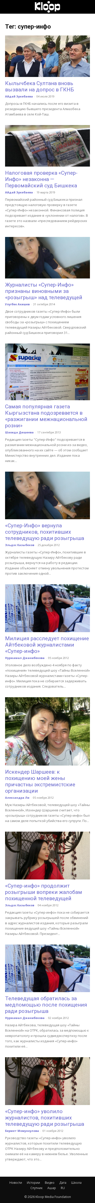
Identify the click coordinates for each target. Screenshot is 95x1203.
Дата (62, 1182)
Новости (15, 1182)
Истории (33, 1182)
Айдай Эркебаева (19, 96)
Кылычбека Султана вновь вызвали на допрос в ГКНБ (39, 86)
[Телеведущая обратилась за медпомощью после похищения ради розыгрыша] (47, 968)
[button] (9, 7)
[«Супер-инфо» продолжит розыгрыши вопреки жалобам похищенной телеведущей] (47, 855)
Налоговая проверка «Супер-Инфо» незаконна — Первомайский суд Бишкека (41, 179)
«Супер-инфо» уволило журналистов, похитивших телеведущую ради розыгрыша (44, 1117)
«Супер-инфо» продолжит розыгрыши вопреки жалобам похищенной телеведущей (43, 892)
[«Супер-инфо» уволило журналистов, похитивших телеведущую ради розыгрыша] (47, 1081)
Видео (49, 1182)
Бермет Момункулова (22, 1131)
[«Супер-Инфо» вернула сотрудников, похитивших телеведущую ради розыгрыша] (47, 495)
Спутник (36, 1188)
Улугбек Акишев (17, 304)
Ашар (51, 1188)
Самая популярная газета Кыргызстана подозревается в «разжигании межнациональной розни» (46, 416)
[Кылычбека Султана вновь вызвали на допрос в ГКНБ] (47, 56)
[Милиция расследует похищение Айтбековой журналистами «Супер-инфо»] (47, 608)
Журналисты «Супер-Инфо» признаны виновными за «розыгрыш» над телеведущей (43, 291)
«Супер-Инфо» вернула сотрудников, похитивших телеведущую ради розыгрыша (44, 532)
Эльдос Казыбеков (19, 545)
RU (63, 1188)
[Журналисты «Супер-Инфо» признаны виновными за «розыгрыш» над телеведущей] (47, 257)
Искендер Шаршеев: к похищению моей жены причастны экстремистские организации (40, 781)
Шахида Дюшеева (19, 432)
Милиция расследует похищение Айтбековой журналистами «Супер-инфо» (47, 644)
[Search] (88, 7)
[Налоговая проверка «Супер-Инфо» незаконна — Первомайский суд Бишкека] (47, 146)
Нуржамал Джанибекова (25, 658)
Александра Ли (17, 797)
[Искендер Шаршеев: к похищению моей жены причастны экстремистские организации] (47, 731)
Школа (76, 1182)
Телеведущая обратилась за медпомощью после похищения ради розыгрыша (46, 1004)
